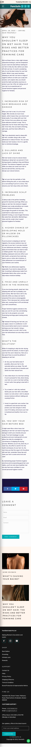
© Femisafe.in (15, 737)
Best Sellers (6, 651)
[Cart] (28, 6)
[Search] (22, 6)
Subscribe (9, 734)
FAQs (3, 673)
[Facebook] (4, 640)
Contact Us (5, 670)
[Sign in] (25, 6)
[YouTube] (17, 640)
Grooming (5, 654)
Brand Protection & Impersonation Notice (15, 685)
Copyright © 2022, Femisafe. (16, 739)
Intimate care (6, 657)
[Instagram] (10, 640)
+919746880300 (12, 708)
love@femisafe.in (11, 711)
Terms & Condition (8, 682)
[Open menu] (3, 6)
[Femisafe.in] (15, 6)
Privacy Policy (6, 676)
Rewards (4, 660)
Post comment (11, 536)
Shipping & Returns (8, 679)
